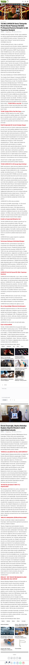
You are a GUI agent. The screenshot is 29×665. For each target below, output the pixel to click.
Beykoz (13, 621)
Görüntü (3, 346)
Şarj (14, 346)
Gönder (4, 400)
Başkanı (3, 621)
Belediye (8, 621)
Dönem (18, 621)
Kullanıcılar (9, 346)
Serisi (18, 346)
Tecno (22, 346)
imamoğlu (23, 621)
